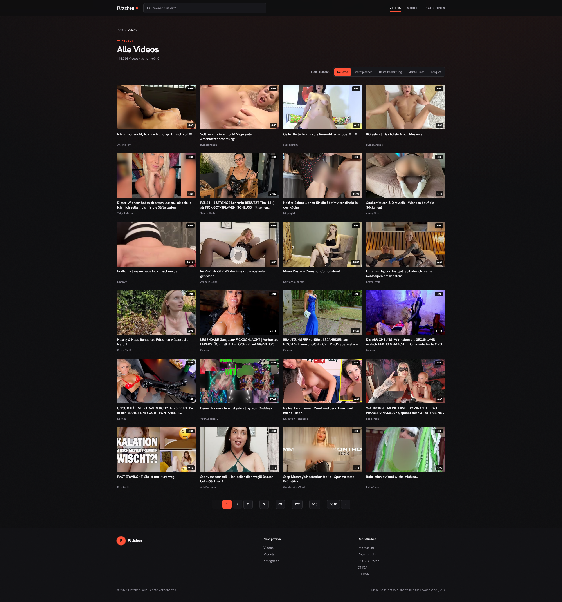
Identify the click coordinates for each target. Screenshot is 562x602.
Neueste (342, 72)
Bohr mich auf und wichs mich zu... (392, 476)
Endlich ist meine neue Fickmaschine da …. (149, 271)
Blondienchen (208, 145)
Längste (436, 72)
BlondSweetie (374, 145)
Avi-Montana (208, 487)
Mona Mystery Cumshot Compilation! (311, 271)
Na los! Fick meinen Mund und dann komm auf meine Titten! (318, 410)
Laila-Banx (372, 487)
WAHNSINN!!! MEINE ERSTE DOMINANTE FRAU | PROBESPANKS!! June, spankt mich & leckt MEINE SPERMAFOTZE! (404, 410)
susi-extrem (290, 145)
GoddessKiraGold (294, 487)
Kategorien (435, 8)
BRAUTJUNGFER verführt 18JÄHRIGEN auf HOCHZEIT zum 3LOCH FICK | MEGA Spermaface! (320, 341)
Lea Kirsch (372, 419)
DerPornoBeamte (293, 282)
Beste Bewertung (390, 72)
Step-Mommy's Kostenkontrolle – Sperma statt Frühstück (318, 479)
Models (413, 8)
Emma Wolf (373, 282)
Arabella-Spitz (208, 282)
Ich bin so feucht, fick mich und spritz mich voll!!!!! (155, 134)
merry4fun (372, 213)
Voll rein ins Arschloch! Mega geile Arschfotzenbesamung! (226, 136)
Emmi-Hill (123, 487)
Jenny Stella (207, 213)
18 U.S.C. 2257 (368, 561)
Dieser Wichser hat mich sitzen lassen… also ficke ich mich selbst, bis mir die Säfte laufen (154, 205)
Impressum (366, 548)
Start (120, 30)
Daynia (204, 350)
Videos (395, 8)
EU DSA (363, 574)
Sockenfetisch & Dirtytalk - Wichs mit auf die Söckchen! (400, 205)
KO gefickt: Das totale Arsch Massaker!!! (396, 134)
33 (280, 504)
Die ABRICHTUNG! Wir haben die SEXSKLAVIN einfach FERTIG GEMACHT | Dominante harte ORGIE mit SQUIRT (405, 341)
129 (297, 504)
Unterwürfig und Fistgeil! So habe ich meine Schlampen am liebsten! (399, 273)
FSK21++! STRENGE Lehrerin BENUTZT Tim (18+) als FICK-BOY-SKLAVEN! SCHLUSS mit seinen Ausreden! (237, 205)
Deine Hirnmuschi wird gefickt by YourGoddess (236, 408)
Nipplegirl (289, 213)
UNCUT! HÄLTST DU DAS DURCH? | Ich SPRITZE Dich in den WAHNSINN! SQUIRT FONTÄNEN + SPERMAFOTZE (156, 410)
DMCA (362, 567)
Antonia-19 (124, 145)
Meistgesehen (364, 72)
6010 (333, 504)
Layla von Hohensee (295, 419)
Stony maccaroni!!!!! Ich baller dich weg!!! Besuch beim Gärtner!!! (237, 479)
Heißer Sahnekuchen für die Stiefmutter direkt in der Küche (320, 205)
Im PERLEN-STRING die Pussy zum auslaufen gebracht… (233, 273)
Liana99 (122, 282)
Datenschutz (367, 554)
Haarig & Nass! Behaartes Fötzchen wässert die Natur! (152, 341)
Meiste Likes (416, 72)
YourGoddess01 (210, 419)
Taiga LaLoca (125, 213)
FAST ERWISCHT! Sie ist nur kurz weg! (146, 476)
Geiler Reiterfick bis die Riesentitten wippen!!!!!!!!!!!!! (321, 134)
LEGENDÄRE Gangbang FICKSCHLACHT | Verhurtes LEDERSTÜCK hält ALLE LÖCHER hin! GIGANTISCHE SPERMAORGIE (239, 341)
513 (314, 504)
